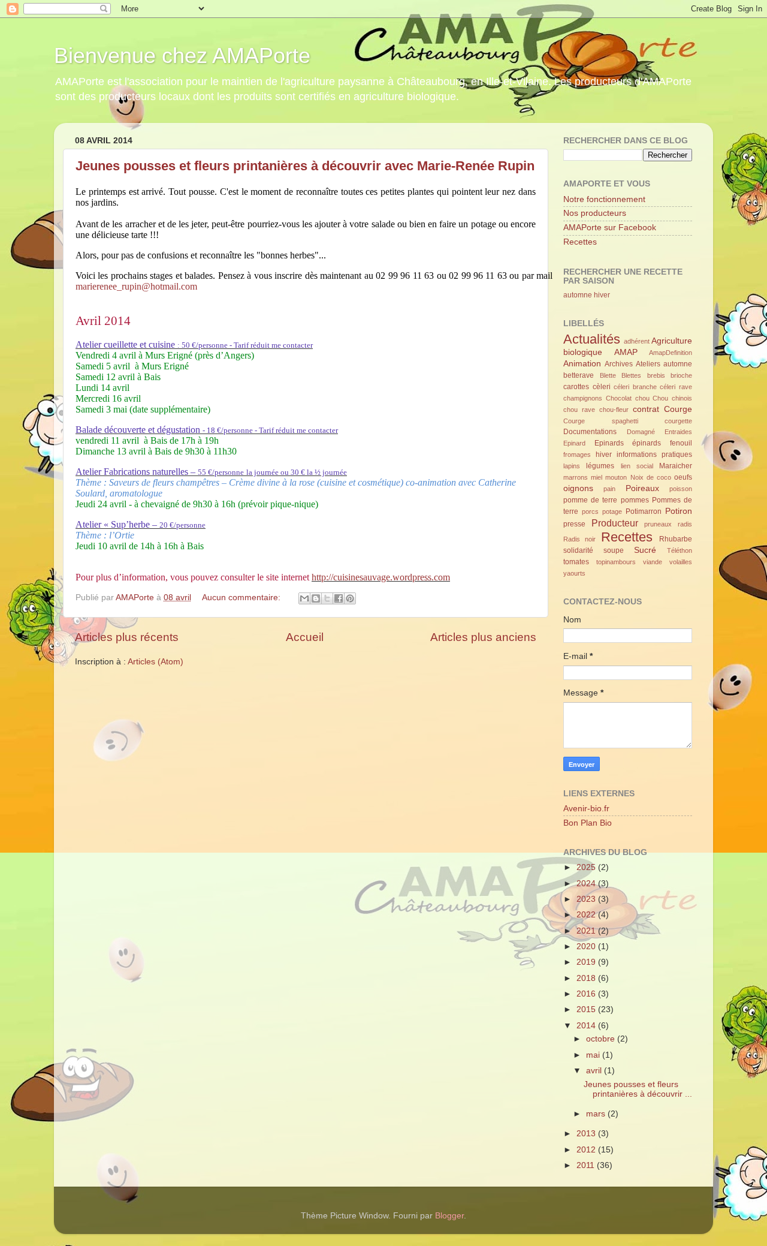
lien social (637, 465)
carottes (576, 387)
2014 (587, 1025)
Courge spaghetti (600, 421)
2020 (587, 946)
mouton (616, 477)
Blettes (631, 375)
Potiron (678, 511)
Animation (582, 363)
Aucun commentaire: (242, 597)
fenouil (681, 443)
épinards (646, 443)
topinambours (616, 561)
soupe (613, 550)
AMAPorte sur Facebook (609, 227)
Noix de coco (650, 477)
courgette (678, 421)
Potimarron (644, 511)
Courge (678, 409)
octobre (601, 1038)
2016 (587, 993)
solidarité (578, 550)
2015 (587, 1009)
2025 (587, 867)
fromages (577, 454)
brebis (656, 375)
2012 (587, 1149)
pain (609, 488)
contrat (646, 409)
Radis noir (579, 539)
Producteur (614, 522)
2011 (586, 1165)
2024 (587, 883)
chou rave (579, 409)
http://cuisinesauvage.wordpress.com (381, 577)
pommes (635, 500)
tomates (576, 562)
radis (685, 524)
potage (612, 511)
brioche (681, 375)
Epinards (609, 443)
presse (574, 524)
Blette (608, 375)
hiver (602, 295)
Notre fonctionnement (604, 199)
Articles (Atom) (155, 661)
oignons (578, 488)
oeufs (683, 477)
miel (596, 477)
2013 (587, 1133)
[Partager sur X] (327, 598)
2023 (587, 899)
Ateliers (648, 364)
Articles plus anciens (483, 637)
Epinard (574, 443)
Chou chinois (672, 398)
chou (642, 398)
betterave (578, 375)
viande (652, 561)
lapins (571, 465)
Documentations (590, 432)
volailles (680, 561)
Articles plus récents (127, 637)
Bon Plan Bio (587, 822)
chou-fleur (614, 409)
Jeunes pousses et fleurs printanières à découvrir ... (638, 1089)
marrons (575, 477)
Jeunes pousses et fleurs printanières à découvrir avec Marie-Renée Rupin (305, 165)
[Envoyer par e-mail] (304, 598)
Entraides (678, 431)
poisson (680, 488)
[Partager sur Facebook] (339, 598)
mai (594, 1055)
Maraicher (675, 466)
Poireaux (642, 488)
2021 (587, 930)
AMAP (626, 352)
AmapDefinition (670, 352)
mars (597, 1113)
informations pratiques (654, 454)
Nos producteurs (594, 213)
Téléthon (679, 550)
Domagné (641, 431)
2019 (587, 962)
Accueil (305, 637)
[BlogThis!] (316, 598)
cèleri (602, 387)
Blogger (449, 1215)
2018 (587, 978)
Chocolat (619, 398)
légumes (600, 466)
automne (577, 295)
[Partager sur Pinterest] (350, 598)
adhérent (637, 341)
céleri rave (676, 386)
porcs (590, 511)
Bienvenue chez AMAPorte (182, 55)
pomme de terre (590, 500)
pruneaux (658, 524)
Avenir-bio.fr (586, 808)
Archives (619, 364)
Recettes (580, 241)
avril (595, 1070)
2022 (587, 914)
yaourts (574, 573)
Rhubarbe (675, 539)
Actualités (591, 339)
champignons (582, 398)
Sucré (645, 550)
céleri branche (635, 386)
